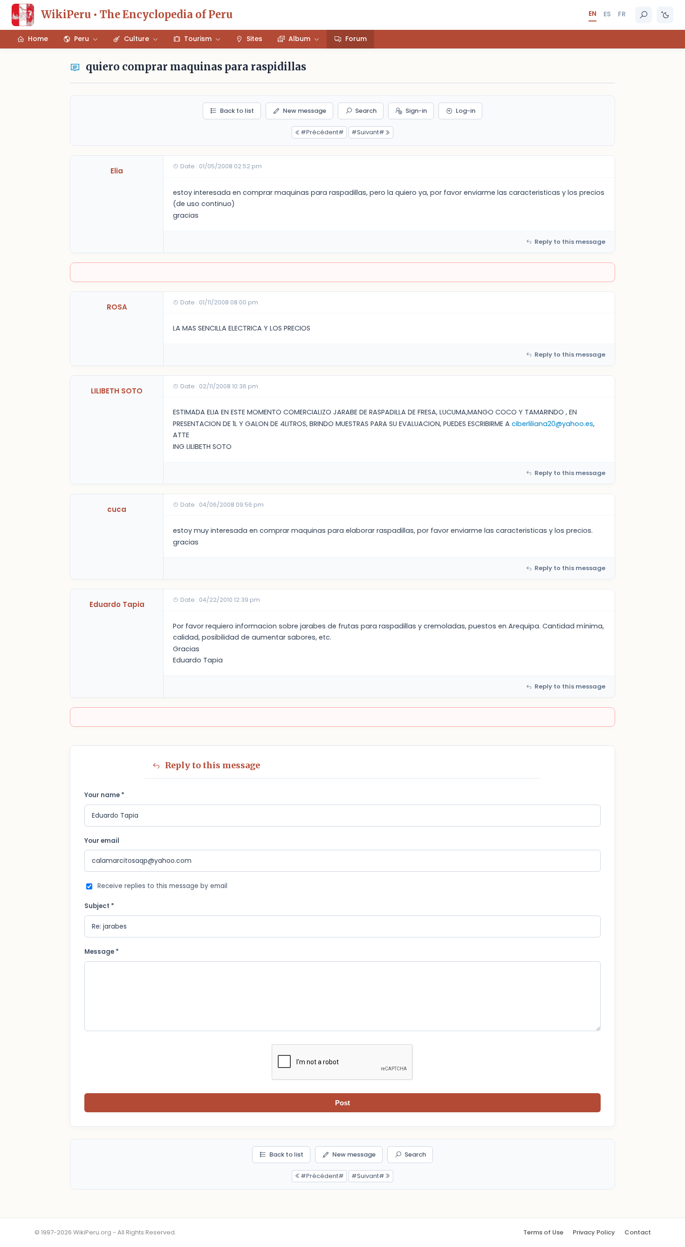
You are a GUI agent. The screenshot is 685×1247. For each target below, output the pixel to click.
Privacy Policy (594, 1232)
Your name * (104, 795)
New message (304, 110)
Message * (101, 951)
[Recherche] (643, 15)
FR (622, 14)
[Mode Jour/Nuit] (665, 15)
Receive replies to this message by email (162, 886)
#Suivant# (367, 132)
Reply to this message (569, 241)
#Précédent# (322, 132)
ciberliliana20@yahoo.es (552, 423)
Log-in (465, 110)
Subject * (99, 906)
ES (607, 14)
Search (366, 110)
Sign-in (416, 110)
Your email (101, 840)
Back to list (237, 110)
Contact (637, 1232)
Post (342, 1103)
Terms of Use (543, 1232)
